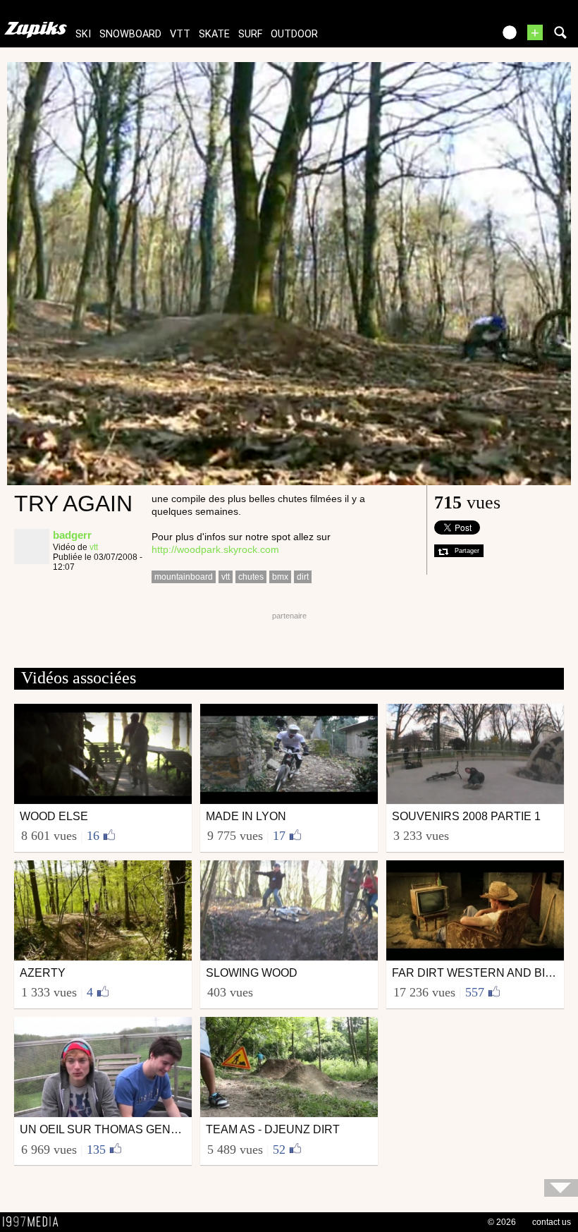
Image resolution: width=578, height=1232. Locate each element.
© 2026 (502, 1222)
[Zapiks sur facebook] (452, 37)
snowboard (130, 34)
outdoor (294, 34)
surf (250, 34)
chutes (251, 577)
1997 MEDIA (34, 1222)
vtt (180, 34)
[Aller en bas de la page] (561, 1188)
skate (214, 34)
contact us (551, 1222)
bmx (280, 577)
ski (83, 34)
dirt (303, 577)
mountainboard (183, 577)
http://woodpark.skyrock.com (215, 549)
